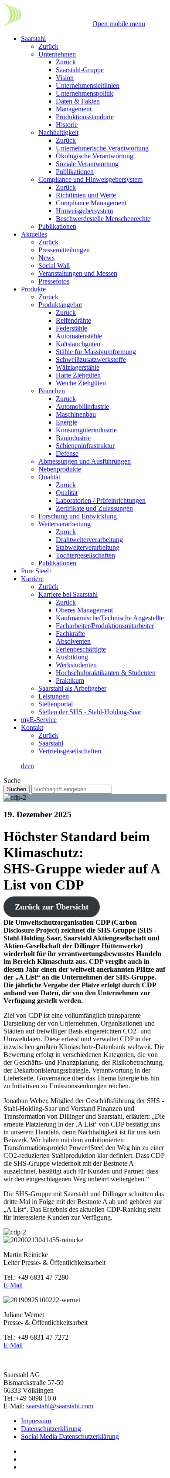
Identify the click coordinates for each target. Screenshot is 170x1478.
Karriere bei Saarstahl (68, 594)
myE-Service (39, 719)
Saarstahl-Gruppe (80, 70)
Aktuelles (34, 234)
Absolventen (73, 641)
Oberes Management (84, 610)
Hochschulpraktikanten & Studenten (106, 672)
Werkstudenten (76, 665)
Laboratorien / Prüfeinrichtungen (101, 500)
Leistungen (53, 696)
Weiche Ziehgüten (81, 383)
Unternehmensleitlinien (87, 85)
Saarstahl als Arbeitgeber (72, 688)
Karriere (32, 578)
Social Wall (54, 265)
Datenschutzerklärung (51, 1428)
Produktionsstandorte (85, 116)
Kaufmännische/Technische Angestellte (110, 618)
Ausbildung (72, 657)
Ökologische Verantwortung (94, 156)
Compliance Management (91, 203)
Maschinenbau (76, 414)
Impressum (36, 1420)
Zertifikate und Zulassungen (94, 508)
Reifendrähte (73, 320)
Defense (67, 453)
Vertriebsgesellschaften (69, 751)
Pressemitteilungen (64, 250)
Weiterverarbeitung (64, 524)
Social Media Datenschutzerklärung (70, 1436)
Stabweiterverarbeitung (87, 547)
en (30, 765)
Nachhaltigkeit (58, 132)
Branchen (51, 391)
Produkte (33, 289)
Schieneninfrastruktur (85, 445)
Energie (66, 422)
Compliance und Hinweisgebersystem (90, 179)
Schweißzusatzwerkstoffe (91, 359)
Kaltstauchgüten (78, 344)
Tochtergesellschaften (85, 555)
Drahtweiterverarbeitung (89, 539)
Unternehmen (57, 54)
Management (74, 109)
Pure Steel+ (37, 571)
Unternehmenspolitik (84, 93)
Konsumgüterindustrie (86, 430)
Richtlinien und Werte (86, 195)
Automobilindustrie (82, 406)
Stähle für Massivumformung (96, 351)
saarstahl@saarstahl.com (59, 1406)
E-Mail (13, 1285)
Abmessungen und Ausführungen (84, 461)
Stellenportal (55, 704)
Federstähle (71, 328)
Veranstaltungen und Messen (77, 273)
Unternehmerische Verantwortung (102, 148)
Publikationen (75, 171)
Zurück (48, 46)
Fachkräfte (70, 633)
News (46, 257)
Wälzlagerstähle (77, 367)
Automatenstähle (79, 336)
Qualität (49, 477)
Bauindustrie (73, 437)
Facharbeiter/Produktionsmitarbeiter (105, 625)
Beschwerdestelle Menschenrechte (103, 218)
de (24, 765)
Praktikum (70, 680)
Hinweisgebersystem (84, 210)
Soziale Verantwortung (87, 163)
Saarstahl (33, 38)
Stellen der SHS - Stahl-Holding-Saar (89, 712)
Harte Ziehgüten (78, 375)
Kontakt (32, 727)
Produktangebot (60, 304)
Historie (67, 124)
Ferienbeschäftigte (81, 649)
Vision (65, 77)
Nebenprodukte (59, 469)
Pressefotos (53, 281)
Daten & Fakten (78, 101)
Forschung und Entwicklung (77, 516)
